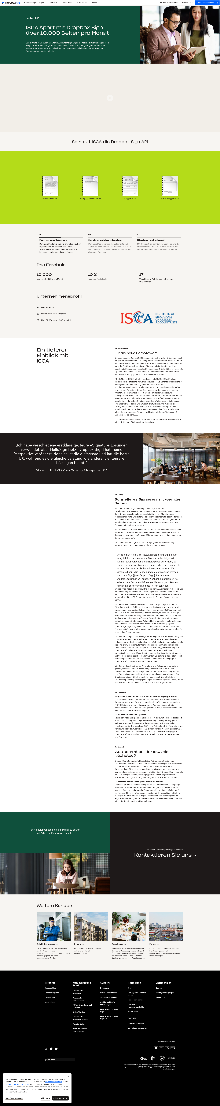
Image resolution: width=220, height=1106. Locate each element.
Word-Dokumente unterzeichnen (80, 1030)
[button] (35, 3)
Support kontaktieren (108, 997)
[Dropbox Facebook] (51, 1048)
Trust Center (133, 1012)
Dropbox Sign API (52, 993)
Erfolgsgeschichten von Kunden (137, 994)
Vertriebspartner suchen (137, 1028)
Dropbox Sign (50, 988)
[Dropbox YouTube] (56, 1048)
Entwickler (82, 3)
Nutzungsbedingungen (165, 993)
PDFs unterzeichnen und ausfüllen (82, 1006)
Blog (129, 988)
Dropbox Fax (50, 997)
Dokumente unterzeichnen (78, 999)
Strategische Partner (136, 1023)
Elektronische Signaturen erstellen (80, 1018)
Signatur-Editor (79, 1024)
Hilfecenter (104, 988)
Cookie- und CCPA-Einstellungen (108, 1003)
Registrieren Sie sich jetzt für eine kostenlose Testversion (140, 798)
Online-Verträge (79, 1012)
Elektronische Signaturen (78, 992)
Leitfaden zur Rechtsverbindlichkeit (136, 1006)
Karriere (159, 988)
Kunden (29, 18)
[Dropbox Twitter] (46, 1048)
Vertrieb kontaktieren (169, 3)
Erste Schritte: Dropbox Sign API (109, 1018)
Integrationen (50, 1002)
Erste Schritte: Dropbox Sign (109, 1011)
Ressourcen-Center (135, 1000)
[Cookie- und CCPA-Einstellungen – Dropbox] (37, 1088)
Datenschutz (160, 997)
